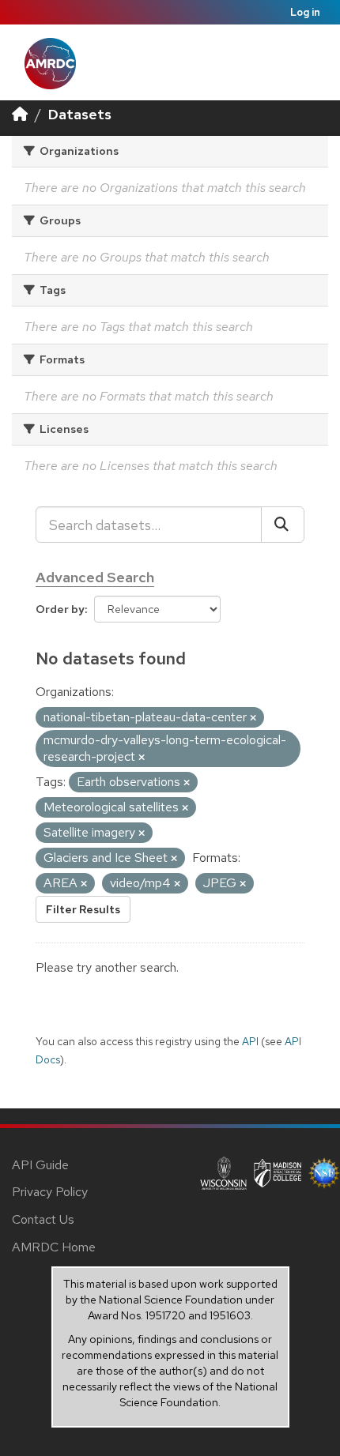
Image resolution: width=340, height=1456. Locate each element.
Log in (305, 12)
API (250, 1041)
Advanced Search (95, 577)
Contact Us (43, 1219)
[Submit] (282, 524)
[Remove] (253, 718)
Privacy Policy (50, 1191)
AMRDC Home (54, 1247)
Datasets (79, 114)
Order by (60, 609)
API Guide (40, 1165)
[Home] (20, 114)
